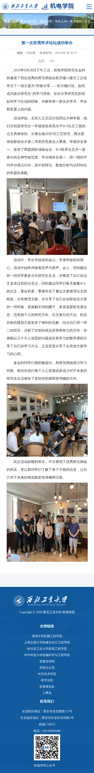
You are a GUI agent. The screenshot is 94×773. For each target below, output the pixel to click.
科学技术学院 (47, 674)
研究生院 (47, 680)
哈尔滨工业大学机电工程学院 (47, 648)
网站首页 (46, 21)
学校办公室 (47, 667)
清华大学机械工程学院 (47, 636)
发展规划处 (47, 686)
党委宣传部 (47, 661)
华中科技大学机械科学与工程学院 (47, 655)
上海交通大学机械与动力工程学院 (47, 642)
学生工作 (61, 21)
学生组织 (76, 21)
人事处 (47, 693)
